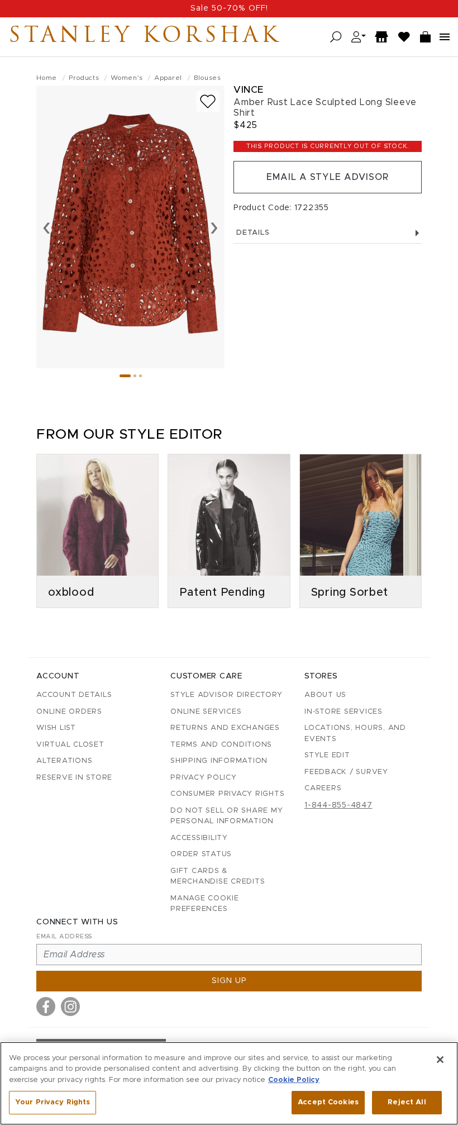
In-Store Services (343, 711)
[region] (229, 1083)
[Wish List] (404, 37)
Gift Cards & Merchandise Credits (217, 876)
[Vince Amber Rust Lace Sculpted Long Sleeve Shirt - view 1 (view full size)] (130, 227)
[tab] (125, 375)
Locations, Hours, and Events (355, 733)
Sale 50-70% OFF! (229, 8)
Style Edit (327, 755)
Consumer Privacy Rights (227, 794)
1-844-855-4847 (338, 805)
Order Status (201, 854)
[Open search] (336, 37)
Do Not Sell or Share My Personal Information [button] (226, 816)
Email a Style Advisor (327, 177)
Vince (248, 89)
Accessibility (199, 838)
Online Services (205, 711)
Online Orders (69, 711)
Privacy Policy (203, 777)
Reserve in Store (74, 777)
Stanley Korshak (144, 37)
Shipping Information (219, 761)
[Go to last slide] (46, 227)
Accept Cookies (328, 1102)
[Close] (440, 1059)
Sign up (229, 981)
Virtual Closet (70, 744)
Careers (322, 788)
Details (252, 232)
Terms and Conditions (221, 744)
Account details (74, 695)
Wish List (56, 728)
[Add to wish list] (208, 101)
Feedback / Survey (346, 772)
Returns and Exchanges (225, 728)
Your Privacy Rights (52, 1102)
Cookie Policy (293, 1080)
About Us (325, 695)
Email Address (64, 936)
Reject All (407, 1102)
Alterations (64, 761)
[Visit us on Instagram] (70, 1006)
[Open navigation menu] (444, 37)
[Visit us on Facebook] (45, 1006)
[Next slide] (214, 227)
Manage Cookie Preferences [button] (204, 904)
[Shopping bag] (425, 37)
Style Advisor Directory (226, 695)
